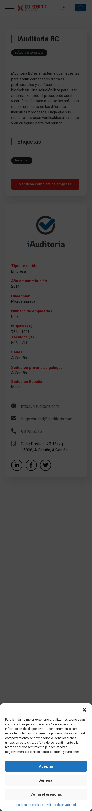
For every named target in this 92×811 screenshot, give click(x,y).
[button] (84, 709)
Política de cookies (29, 805)
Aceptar (46, 766)
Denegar (46, 780)
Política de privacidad (61, 805)
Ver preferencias (46, 794)
